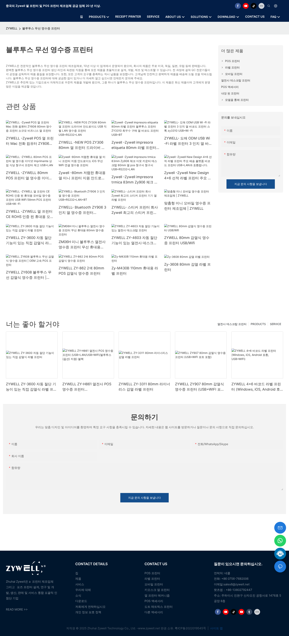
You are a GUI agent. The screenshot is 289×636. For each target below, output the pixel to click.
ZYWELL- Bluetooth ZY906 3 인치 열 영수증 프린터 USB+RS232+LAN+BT (82, 210)
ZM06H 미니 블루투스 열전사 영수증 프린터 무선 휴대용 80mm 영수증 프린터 (82, 245)
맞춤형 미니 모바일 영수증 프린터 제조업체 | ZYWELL (187, 205)
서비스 (79, 584)
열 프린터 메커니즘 (157, 595)
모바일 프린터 (153, 584)
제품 (78, 578)
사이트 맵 (216, 628)
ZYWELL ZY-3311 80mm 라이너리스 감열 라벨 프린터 (144, 386)
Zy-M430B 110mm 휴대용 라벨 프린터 (134, 270)
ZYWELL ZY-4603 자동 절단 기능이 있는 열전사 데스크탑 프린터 (134, 241)
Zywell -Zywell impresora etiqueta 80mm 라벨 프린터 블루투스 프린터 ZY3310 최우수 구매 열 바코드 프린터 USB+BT (135, 145)
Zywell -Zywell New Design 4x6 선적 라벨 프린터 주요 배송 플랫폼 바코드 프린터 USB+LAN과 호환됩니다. (187, 176)
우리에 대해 (83, 590)
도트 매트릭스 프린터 (158, 607)
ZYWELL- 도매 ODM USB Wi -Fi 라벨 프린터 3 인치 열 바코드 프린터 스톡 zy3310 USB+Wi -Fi (188, 141)
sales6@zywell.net (236, 584)
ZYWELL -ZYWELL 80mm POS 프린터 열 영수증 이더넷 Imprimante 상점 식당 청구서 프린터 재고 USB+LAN (29, 176)
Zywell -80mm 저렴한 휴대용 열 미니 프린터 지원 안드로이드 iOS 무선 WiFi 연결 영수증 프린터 (82, 176)
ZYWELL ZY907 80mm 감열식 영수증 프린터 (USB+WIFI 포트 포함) (199, 387)
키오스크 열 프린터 (157, 590)
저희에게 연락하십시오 (90, 607)
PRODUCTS (258, 324)
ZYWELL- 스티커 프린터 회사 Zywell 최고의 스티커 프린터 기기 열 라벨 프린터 (134, 210)
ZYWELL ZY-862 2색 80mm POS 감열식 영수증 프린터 (81, 270)
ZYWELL (11, 28)
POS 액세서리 (153, 601)
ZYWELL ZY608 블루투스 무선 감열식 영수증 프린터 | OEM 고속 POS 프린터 (29, 275)
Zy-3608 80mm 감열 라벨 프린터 (187, 267)
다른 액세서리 (153, 612)
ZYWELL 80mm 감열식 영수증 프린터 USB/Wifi (186, 240)
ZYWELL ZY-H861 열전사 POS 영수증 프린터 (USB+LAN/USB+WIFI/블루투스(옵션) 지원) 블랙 (88, 387)
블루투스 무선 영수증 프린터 (41, 28)
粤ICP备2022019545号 (191, 628)
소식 (78, 595)
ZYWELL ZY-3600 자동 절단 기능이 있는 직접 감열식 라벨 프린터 (29, 241)
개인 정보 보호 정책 (88, 612)
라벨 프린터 (152, 578)
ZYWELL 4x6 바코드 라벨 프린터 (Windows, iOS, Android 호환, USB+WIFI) (256, 387)
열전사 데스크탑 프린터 (232, 324)
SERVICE (275, 324)
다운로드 (81, 601)
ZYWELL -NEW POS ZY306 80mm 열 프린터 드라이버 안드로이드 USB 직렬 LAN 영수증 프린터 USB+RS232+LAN (82, 145)
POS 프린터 (152, 573)
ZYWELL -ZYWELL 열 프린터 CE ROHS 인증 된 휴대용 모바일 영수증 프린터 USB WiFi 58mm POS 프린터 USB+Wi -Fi (30, 214)
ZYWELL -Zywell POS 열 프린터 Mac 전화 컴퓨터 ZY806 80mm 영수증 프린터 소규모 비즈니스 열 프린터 (30, 141)
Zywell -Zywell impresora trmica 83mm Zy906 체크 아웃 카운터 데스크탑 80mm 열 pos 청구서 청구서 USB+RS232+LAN (134, 180)
